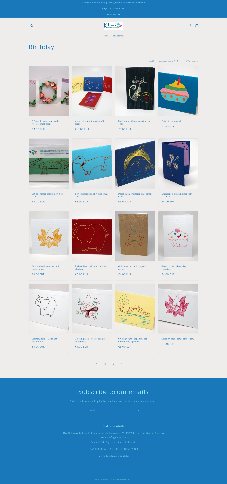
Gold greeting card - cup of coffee (131, 267)
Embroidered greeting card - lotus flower (46, 267)
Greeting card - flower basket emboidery (90, 340)
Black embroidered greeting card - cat (134, 122)
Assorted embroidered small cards (89, 122)
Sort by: (152, 61)
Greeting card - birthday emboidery (174, 267)
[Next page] (130, 364)
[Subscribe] (137, 410)
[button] (32, 25)
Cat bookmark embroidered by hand (47, 195)
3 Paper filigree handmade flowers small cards (45, 122)
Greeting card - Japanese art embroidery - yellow (132, 340)
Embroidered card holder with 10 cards (177, 195)
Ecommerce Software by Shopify (119, 479)
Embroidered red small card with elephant (91, 267)
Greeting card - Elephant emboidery (44, 340)
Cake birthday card (171, 121)
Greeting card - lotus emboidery (178, 339)
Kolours (104, 479)
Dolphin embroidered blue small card (135, 195)
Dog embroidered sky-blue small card (91, 195)
